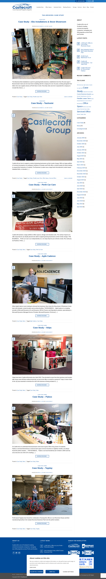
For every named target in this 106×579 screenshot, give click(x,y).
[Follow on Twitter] (16, 553)
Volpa (37, 390)
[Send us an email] (19, 553)
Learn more (33, 567)
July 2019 (79, 197)
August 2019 (80, 194)
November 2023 (81, 173)
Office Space (48, 7)
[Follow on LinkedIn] (92, 1)
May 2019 (79, 203)
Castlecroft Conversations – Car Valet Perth (86, 63)
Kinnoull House (80, 103)
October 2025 (80, 143)
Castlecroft (49, 189)
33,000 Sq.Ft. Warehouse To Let (86, 56)
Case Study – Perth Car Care (42, 185)
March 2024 (80, 164)
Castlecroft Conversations (88, 91)
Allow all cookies (36, 571)
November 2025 (81, 140)
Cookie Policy (20, 574)
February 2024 (81, 167)
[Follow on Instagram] (88, 1)
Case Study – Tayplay (42, 468)
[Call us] (91, 1)
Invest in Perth (88, 100)
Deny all (52, 571)
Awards (90, 84)
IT (91, 100)
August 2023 (80, 179)
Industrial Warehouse (81, 100)
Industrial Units (57, 7)
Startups (78, 114)
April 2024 (80, 161)
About (84, 7)
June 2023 (80, 185)
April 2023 (80, 188)
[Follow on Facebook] (87, 1)
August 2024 (80, 155)
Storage (75, 7)
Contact (92, 7)
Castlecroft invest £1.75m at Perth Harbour (85, 69)
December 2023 (81, 170)
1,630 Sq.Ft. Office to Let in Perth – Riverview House (86, 44)
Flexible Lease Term (37, 96)
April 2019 (80, 206)
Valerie (50, 26)
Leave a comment (68, 96)
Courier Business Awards (84, 94)
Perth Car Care (39, 249)
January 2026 (81, 137)
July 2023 (79, 182)
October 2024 (80, 152)
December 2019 (81, 191)
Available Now (40, 7)
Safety (88, 109)
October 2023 (80, 176)
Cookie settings (68, 571)
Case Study (42, 19)
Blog (88, 7)
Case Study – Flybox (42, 397)
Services (80, 7)
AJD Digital (91, 575)
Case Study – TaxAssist (42, 103)
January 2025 (81, 149)
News (45, 182)
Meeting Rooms (67, 7)
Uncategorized (81, 128)
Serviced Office (52, 178)
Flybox (37, 461)
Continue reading (42, 91)
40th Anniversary (80, 84)
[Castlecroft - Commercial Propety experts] (22, 7)
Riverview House (83, 109)
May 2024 (79, 158)
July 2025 (79, 146)
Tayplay (37, 528)
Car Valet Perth (80, 88)
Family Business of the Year (85, 96)
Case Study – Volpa (42, 328)
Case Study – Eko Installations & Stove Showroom (42, 22)
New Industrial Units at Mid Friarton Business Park (87, 51)
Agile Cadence (33, 321)
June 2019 (80, 200)
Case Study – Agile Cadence (42, 256)
